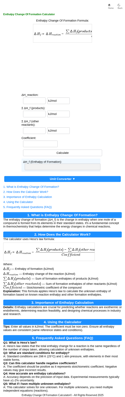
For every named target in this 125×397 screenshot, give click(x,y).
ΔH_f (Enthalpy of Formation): (42, 161)
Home (111, 7)
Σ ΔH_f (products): (33, 108)
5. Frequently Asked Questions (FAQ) (27, 207)
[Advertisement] (62, 67)
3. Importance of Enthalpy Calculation (27, 197)
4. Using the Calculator (18, 202)
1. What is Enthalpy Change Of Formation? (31, 186)
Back (120, 7)
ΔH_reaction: (29, 95)
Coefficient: (28, 138)
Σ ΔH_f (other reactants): (30, 123)
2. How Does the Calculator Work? (25, 192)
